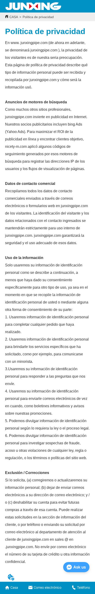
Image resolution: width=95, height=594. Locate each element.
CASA (13, 17)
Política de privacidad (38, 17)
